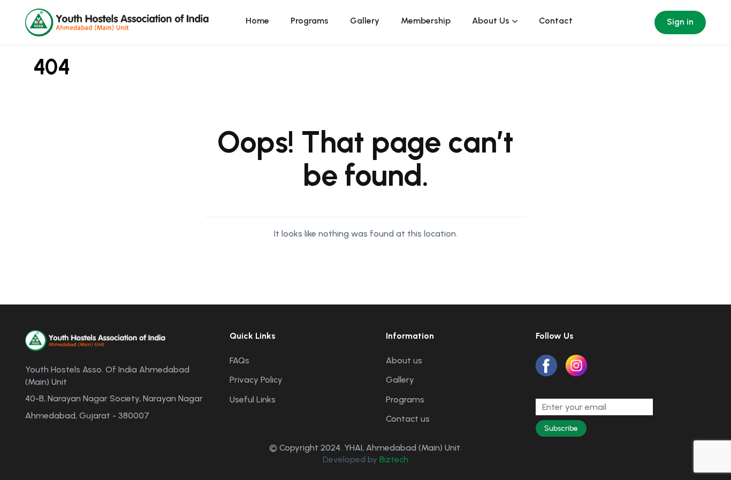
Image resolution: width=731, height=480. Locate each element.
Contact (556, 21)
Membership (426, 21)
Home (257, 21)
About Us (490, 21)
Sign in (680, 22)
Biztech (393, 459)
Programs (310, 21)
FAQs (239, 360)
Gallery (364, 21)
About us (404, 360)
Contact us (408, 419)
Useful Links (253, 399)
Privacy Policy (256, 380)
